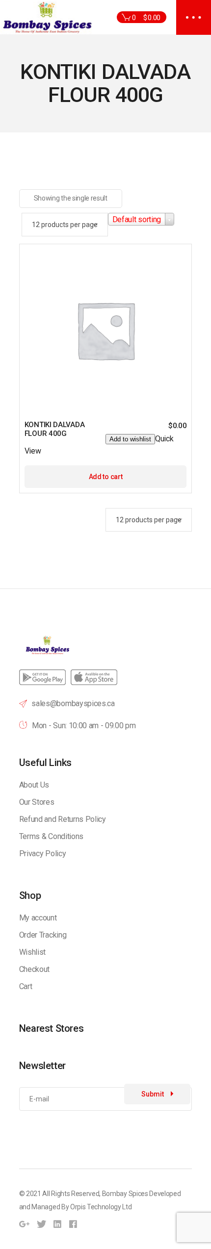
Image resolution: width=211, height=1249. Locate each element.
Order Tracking (43, 935)
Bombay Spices (125, 1194)
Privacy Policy (42, 853)
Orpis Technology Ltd (101, 1207)
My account (38, 917)
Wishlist (32, 952)
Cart (25, 986)
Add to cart (105, 477)
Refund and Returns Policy (62, 819)
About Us (34, 785)
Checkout (34, 969)
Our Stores (36, 802)
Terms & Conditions (51, 836)
